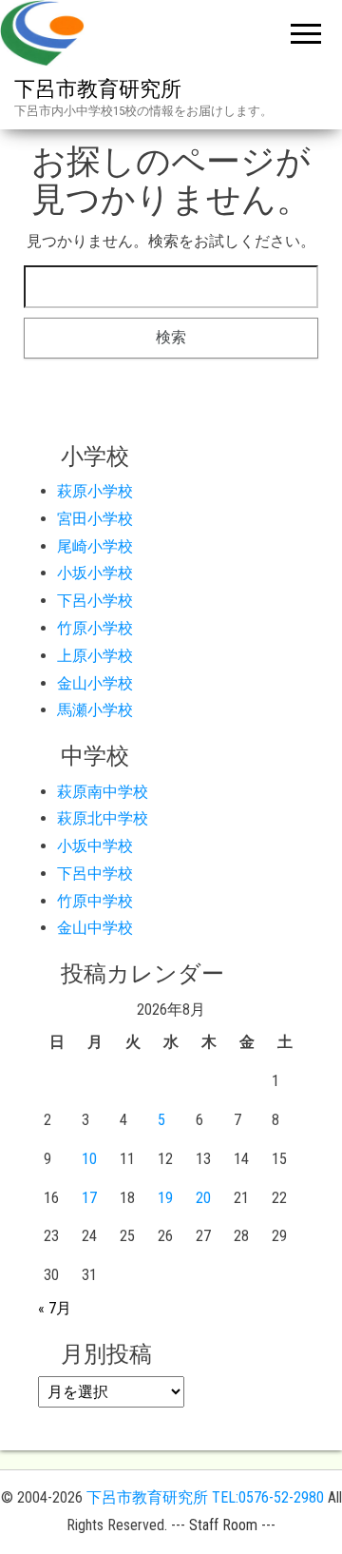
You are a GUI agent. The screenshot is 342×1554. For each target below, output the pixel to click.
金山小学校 (95, 683)
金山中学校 (95, 928)
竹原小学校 (95, 628)
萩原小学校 (95, 491)
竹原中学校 (95, 901)
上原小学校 (95, 656)
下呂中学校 (95, 873)
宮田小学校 (95, 519)
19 (165, 1198)
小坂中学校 (95, 846)
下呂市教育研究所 (97, 89)
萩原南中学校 (102, 792)
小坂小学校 (95, 573)
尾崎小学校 (95, 546)
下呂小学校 (95, 601)
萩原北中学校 (102, 818)
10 (89, 1159)
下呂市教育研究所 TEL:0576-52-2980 (205, 1497)
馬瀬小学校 (95, 710)
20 (203, 1198)
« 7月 (54, 1308)
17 (89, 1198)
